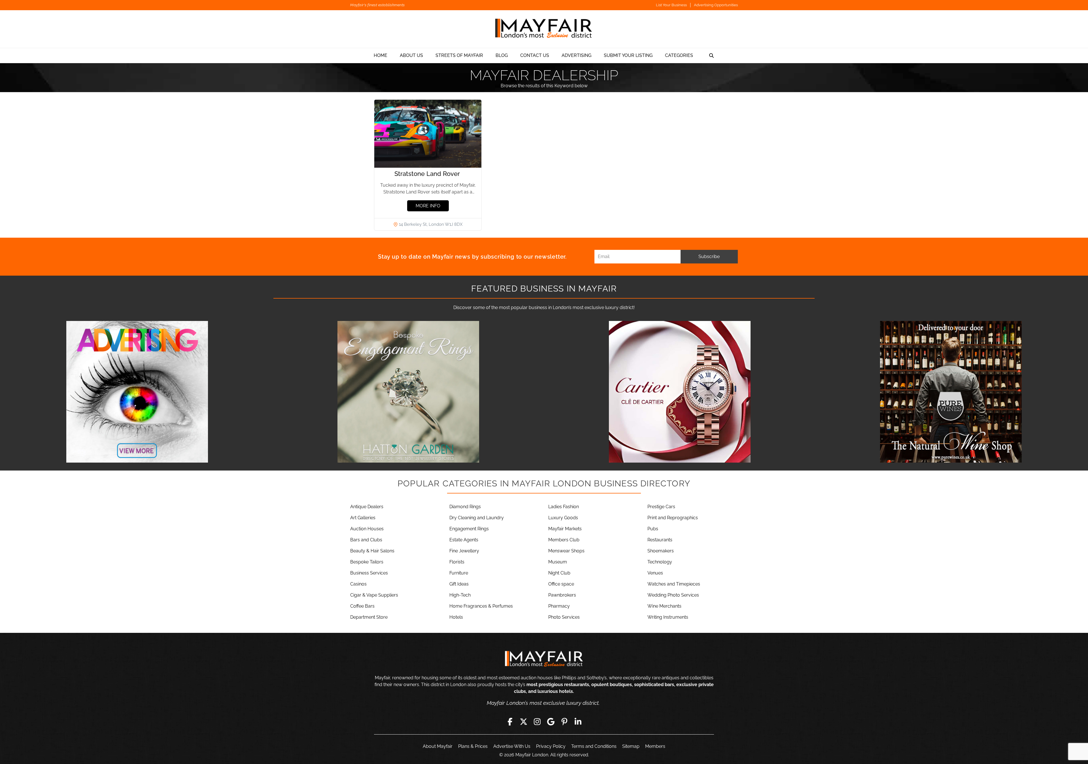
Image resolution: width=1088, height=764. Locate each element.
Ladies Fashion (563, 506)
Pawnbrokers (562, 595)
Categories (679, 55)
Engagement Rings (469, 528)
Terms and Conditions (594, 746)
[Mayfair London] (544, 29)
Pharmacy (559, 606)
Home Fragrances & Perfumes (481, 606)
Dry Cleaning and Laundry (476, 517)
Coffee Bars (362, 606)
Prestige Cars (661, 506)
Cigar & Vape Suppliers (374, 595)
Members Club (563, 539)
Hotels (456, 617)
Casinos (358, 584)
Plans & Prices (473, 746)
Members (655, 746)
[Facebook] (510, 721)
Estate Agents (463, 539)
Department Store (369, 617)
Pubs (652, 528)
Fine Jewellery (464, 551)
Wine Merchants (664, 606)
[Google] (551, 721)
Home (380, 55)
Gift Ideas (459, 584)
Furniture (458, 573)
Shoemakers (660, 551)
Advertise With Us (511, 746)
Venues (655, 573)
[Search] (711, 55)
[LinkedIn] (578, 721)
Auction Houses (367, 528)
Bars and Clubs (366, 539)
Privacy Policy (551, 746)
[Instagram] (537, 721)
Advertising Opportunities (716, 5)
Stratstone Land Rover (428, 173)
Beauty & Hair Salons (372, 551)
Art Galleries (362, 517)
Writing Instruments (667, 617)
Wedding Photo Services (673, 595)
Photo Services (564, 617)
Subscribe (709, 256)
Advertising (576, 55)
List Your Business (671, 5)
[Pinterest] (564, 721)
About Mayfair (437, 746)
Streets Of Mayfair (459, 55)
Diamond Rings (465, 506)
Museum (557, 562)
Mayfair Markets (565, 528)
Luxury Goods (563, 517)
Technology (659, 562)
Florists (456, 562)
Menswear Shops (566, 551)
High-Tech (460, 595)
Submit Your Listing (628, 55)
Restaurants (659, 539)
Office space (561, 584)
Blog (502, 55)
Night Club (559, 573)
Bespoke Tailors (366, 562)
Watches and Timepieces (673, 584)
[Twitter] (523, 721)
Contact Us (534, 55)
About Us (411, 55)
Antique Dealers (366, 506)
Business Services (369, 573)
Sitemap (630, 746)
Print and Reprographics (672, 517)
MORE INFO (428, 205)
